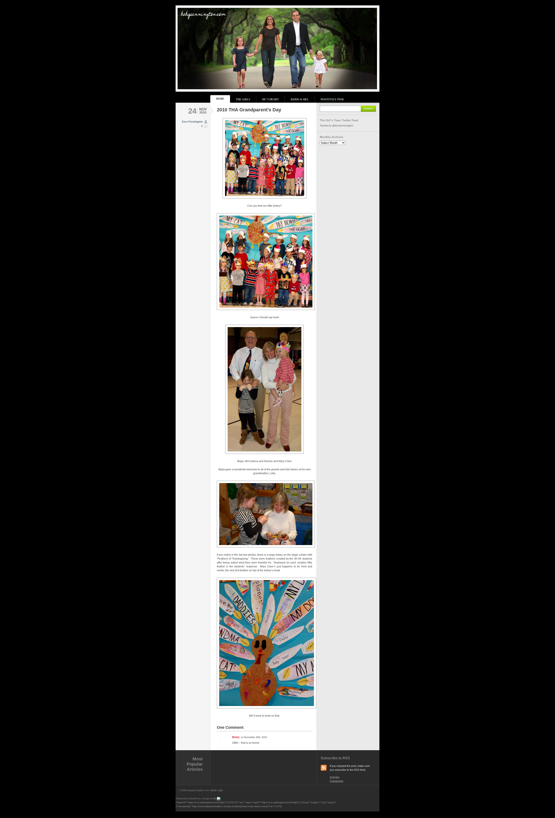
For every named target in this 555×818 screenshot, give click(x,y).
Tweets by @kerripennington (336, 125)
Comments (336, 781)
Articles (335, 777)
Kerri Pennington (192, 121)
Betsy (236, 737)
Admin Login (216, 790)
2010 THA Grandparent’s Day (249, 109)
